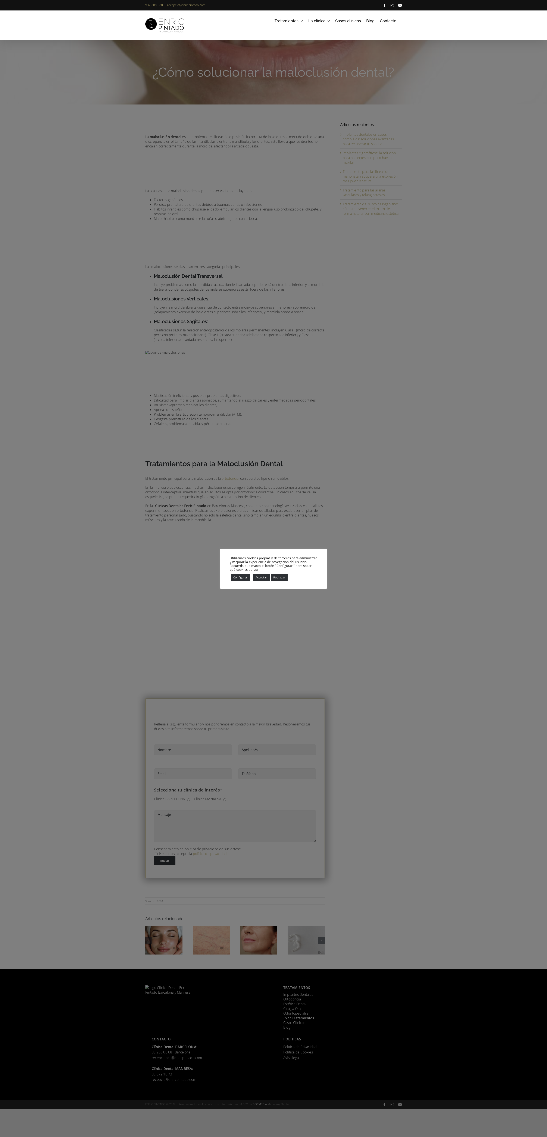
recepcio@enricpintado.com (186, 5)
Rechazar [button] (279, 577)
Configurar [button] (240, 577)
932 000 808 (154, 5)
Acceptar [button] (261, 577)
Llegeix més (268, 569)
